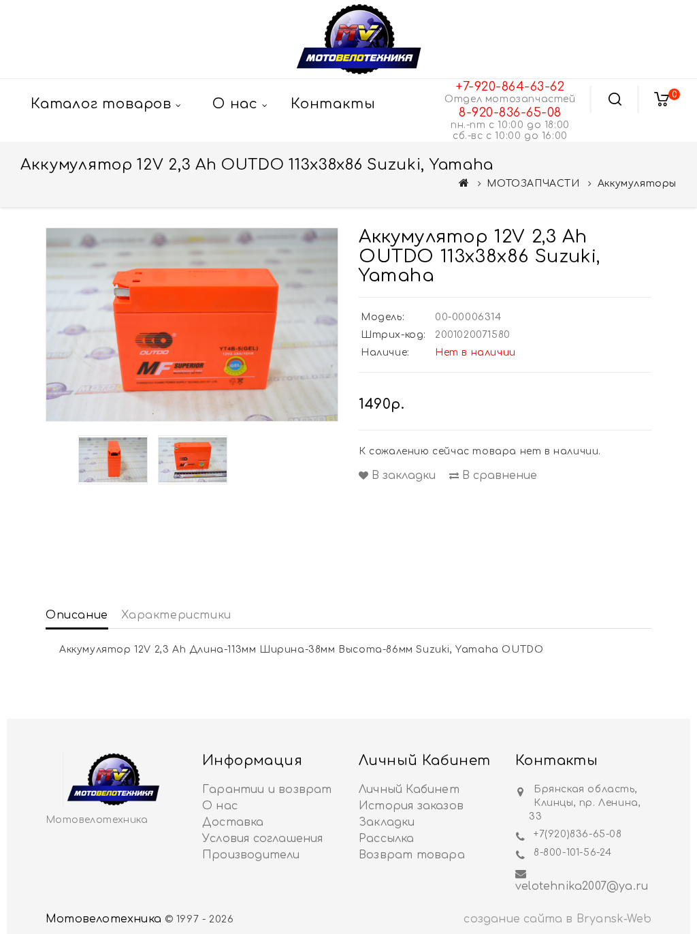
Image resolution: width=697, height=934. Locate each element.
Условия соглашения (262, 838)
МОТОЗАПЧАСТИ (533, 183)
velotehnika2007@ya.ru (581, 886)
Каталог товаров (101, 104)
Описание (77, 615)
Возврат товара (412, 855)
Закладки (387, 822)
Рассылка (387, 838)
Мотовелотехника (103, 919)
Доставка (233, 822)
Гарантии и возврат (267, 789)
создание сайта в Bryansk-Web (557, 919)
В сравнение (498, 475)
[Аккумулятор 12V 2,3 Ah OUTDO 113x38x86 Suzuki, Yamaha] (192, 325)
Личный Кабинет (409, 789)
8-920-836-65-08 (510, 112)
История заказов (411, 806)
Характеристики (176, 615)
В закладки (402, 475)
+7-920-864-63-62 (510, 86)
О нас (220, 806)
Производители (251, 855)
